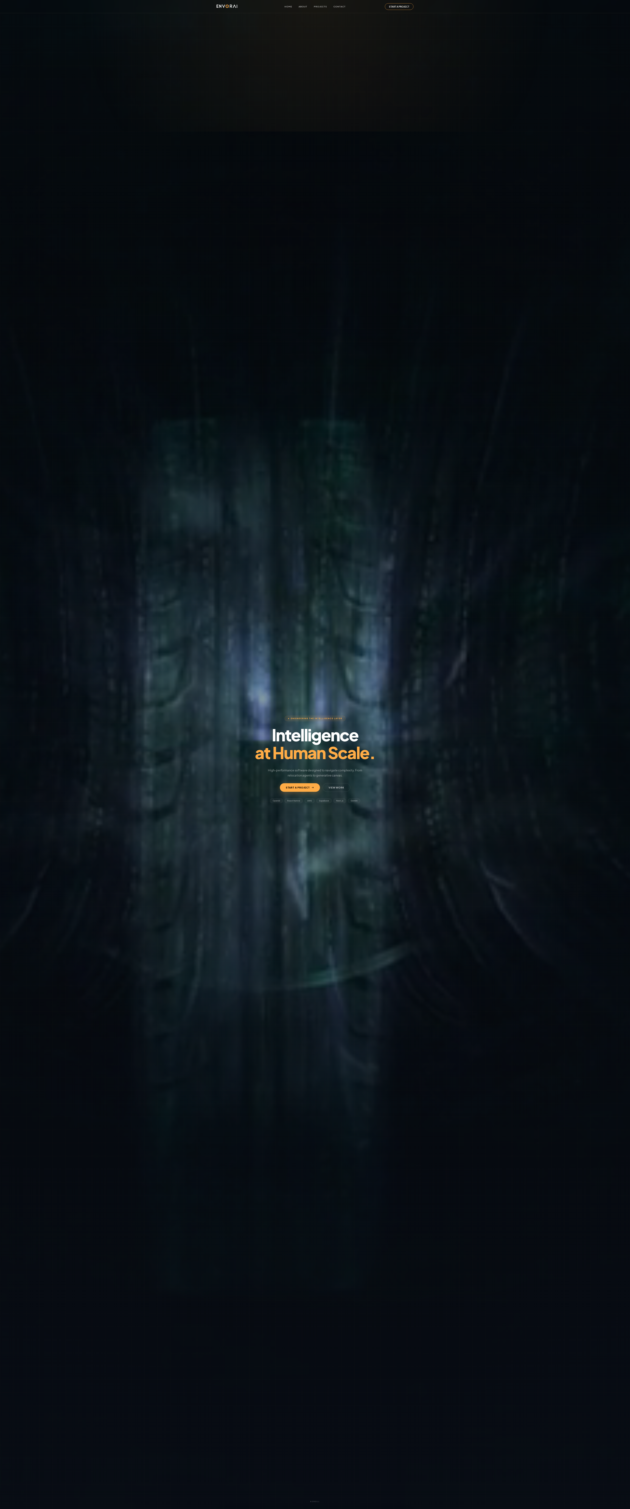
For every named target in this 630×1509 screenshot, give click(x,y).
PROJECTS (320, 6)
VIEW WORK (336, 787)
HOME (288, 6)
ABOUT (303, 6)
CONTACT (339, 6)
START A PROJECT (399, 6)
